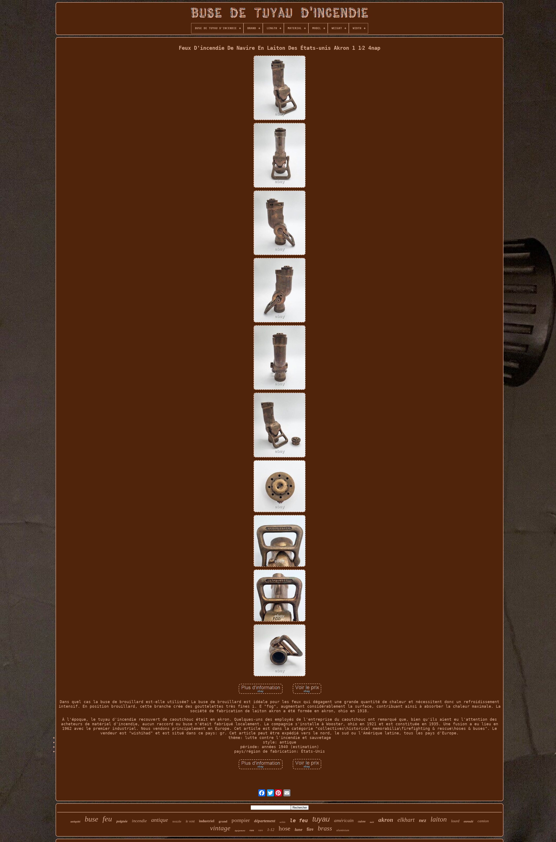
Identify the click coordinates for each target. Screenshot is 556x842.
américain (344, 820)
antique (159, 820)
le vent (190, 821)
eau (252, 830)
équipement (240, 830)
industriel (206, 821)
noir (372, 822)
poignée (121, 821)
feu (107, 819)
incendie (139, 820)
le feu (299, 820)
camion (483, 821)
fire (310, 829)
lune (298, 829)
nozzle (176, 821)
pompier (241, 820)
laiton (438, 819)
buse (91, 819)
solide (282, 822)
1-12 (270, 829)
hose (284, 828)
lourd (455, 821)
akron (385, 820)
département (264, 821)
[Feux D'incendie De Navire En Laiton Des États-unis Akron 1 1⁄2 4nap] (279, 88)
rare (260, 830)
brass (325, 828)
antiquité (75, 821)
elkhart (406, 819)
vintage (220, 828)
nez (422, 820)
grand (223, 821)
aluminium (342, 830)
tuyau (321, 819)
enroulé (468, 821)
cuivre (362, 821)
